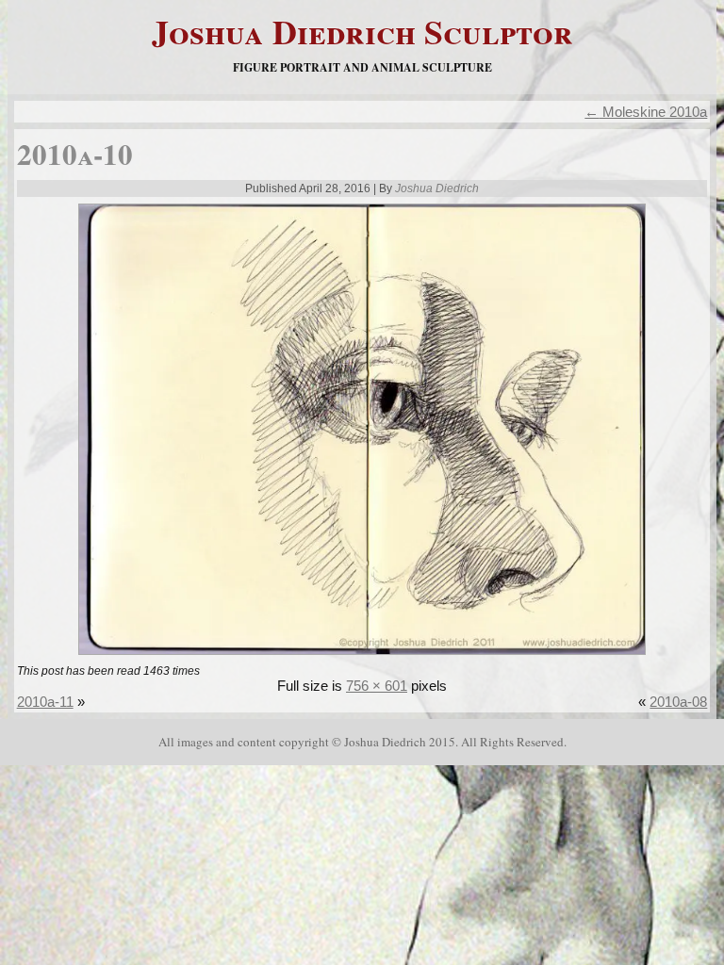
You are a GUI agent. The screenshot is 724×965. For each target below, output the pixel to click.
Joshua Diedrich (437, 188)
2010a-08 (678, 702)
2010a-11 (45, 702)
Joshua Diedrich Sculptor (362, 31)
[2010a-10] (362, 656)
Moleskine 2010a (645, 112)
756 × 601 (376, 686)
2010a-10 (75, 153)
